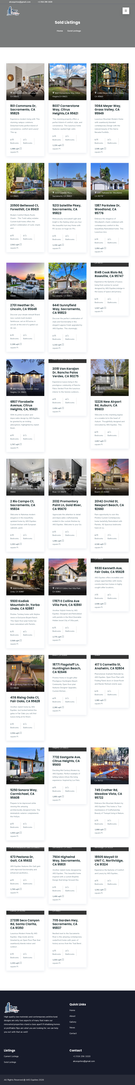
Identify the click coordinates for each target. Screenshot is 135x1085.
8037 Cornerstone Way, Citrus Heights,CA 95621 (65, 109)
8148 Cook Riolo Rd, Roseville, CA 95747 (109, 274)
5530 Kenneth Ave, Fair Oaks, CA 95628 (109, 570)
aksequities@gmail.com (19, 2)
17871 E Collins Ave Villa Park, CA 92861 (67, 603)
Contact (73, 1033)
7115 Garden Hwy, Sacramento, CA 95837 (65, 924)
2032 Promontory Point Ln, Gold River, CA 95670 (67, 505)
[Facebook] (116, 2)
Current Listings (11, 1056)
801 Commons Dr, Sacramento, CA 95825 (23, 109)
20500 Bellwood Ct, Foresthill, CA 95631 (24, 207)
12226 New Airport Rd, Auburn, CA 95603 (108, 405)
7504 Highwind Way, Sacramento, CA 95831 (66, 860)
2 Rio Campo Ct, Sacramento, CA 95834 (22, 505)
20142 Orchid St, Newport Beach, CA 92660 (109, 505)
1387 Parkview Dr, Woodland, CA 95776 (107, 209)
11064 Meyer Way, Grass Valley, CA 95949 (108, 109)
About (72, 1016)
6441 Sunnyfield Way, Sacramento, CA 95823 (66, 309)
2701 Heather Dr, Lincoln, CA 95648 (23, 307)
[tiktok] (128, 2)
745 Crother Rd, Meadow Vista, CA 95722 (108, 794)
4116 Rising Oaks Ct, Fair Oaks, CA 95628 (25, 699)
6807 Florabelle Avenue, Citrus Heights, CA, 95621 (23, 405)
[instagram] (10, 1038)
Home (59, 30)
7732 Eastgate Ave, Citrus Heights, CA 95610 (66, 761)
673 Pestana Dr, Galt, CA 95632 (22, 859)
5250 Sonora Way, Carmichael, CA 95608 (23, 794)
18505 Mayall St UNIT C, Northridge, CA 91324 (109, 860)
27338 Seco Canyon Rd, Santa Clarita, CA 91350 (24, 924)
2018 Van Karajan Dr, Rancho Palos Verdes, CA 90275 (65, 372)
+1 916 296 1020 (44, 2)
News (72, 1027)
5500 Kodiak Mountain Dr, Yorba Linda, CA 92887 (25, 605)
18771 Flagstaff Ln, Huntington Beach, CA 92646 (66, 668)
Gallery (72, 1021)
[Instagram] (120, 2)
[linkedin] (124, 2)
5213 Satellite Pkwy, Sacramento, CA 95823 (66, 209)
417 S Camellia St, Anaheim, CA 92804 (109, 666)
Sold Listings (10, 1062)
